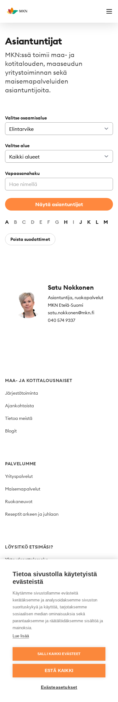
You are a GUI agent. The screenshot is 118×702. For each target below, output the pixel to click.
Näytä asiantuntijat (59, 204)
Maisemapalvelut (22, 489)
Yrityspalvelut (19, 476)
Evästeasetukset (59, 687)
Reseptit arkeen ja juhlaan (32, 514)
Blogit (11, 431)
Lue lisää (21, 636)
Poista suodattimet (30, 239)
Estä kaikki (59, 670)
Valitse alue (17, 145)
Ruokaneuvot (18, 501)
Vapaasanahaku (22, 173)
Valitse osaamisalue (26, 118)
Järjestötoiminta (21, 393)
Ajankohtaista (19, 406)
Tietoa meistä (18, 418)
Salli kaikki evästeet (59, 654)
